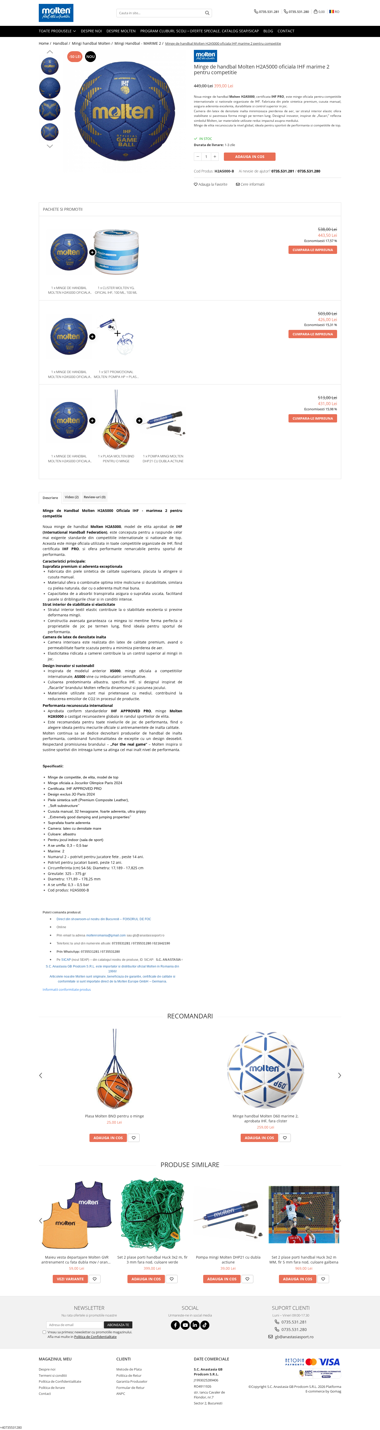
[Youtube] (185, 1325)
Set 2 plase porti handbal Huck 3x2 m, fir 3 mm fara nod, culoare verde (152, 1260)
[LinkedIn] (195, 1325)
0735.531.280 (293, 1329)
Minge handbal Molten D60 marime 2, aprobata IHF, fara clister (266, 1118)
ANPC (120, 1393)
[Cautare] (207, 13)
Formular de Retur (130, 1387)
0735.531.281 (293, 1322)
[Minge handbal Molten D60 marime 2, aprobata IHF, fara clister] (266, 1070)
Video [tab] (72, 497)
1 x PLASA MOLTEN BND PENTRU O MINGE (116, 458)
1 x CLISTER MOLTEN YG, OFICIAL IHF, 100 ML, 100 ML (116, 290)
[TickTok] (204, 1325)
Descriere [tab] (50, 497)
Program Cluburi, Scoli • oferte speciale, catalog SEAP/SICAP (199, 30)
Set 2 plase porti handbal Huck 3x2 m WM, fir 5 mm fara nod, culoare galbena (303, 1260)
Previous (49, 52)
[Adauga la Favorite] (134, 1138)
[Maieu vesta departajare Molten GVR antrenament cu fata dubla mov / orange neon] (76, 1214)
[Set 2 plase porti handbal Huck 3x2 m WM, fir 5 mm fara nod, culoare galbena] (304, 1215)
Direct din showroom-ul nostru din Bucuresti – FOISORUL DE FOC (104, 919)
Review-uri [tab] (94, 497)
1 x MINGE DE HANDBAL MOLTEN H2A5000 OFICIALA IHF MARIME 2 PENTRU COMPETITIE (69, 290)
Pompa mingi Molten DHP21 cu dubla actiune (228, 1260)
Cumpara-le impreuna (313, 249)
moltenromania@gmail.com (106, 935)
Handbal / (62, 43)
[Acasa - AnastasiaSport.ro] (64, 13)
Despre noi (91, 30)
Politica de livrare (52, 1387)
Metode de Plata (129, 1369)
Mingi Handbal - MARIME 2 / (139, 43)
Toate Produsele (56, 30)
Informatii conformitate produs (67, 989)
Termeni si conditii (53, 1375)
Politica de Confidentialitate (95, 1336)
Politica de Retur (128, 1375)
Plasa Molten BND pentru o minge (114, 1116)
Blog (268, 30)
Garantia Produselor (131, 1381)
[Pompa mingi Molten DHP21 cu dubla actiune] (228, 1214)
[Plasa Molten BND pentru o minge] (114, 1070)
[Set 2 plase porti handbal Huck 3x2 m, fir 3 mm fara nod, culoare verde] (152, 1214)
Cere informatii (252, 184)
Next (49, 145)
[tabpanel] (124, 111)
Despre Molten (121, 30)
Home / (45, 43)
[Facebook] (175, 1325)
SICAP (66, 960)
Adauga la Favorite (212, 184)
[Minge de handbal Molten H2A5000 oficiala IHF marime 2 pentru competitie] (124, 111)
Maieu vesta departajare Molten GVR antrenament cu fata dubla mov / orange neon (76, 1260)
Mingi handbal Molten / (93, 43)
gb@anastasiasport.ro (294, 1336)
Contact (286, 30)
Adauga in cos (249, 156)
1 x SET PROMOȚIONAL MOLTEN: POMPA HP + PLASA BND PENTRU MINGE (116, 374)
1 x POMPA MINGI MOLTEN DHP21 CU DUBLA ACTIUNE (163, 458)
